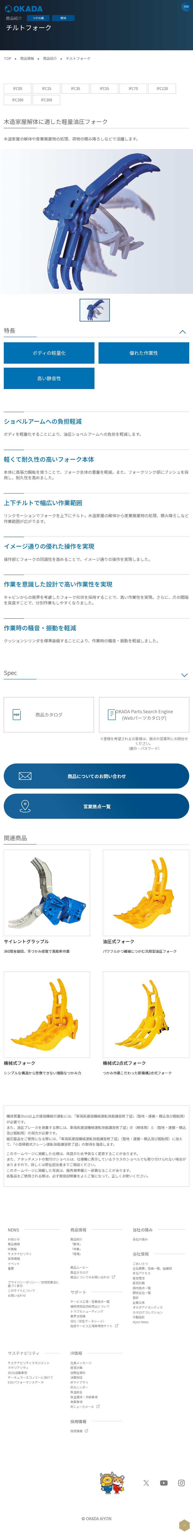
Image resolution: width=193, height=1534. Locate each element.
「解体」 (76, 1244)
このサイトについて (21, 1290)
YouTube (164, 1483)
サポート (78, 1292)
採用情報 (14, 1258)
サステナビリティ (20, 1254)
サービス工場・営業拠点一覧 (90, 1301)
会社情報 (141, 1254)
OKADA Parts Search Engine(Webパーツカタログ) (144, 714)
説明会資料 (77, 1372)
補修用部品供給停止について (90, 1306)
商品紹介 (50, 58)
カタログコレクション (148, 1312)
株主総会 (76, 1392)
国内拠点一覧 (142, 1288)
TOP (7, 58)
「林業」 (76, 1249)
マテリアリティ (18, 1367)
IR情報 (12, 1249)
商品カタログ (49, 714)
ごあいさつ (140, 1263)
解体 (63, 18)
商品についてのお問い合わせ (90, 1277)
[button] (95, 310)
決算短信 (76, 1377)
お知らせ (14, 1239)
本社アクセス (142, 1273)
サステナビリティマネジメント (29, 1363)
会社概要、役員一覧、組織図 (152, 1268)
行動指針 (139, 1317)
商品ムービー (79, 1267)
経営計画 (139, 1283)
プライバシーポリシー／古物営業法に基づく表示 (33, 1284)
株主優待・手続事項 (84, 1397)
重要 (11, 1268)
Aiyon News (141, 1322)
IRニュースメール (82, 1406)
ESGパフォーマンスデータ (26, 1382)
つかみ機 (38, 18)
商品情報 (27, 58)
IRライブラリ (79, 1382)
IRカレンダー (79, 1387)
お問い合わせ (17, 1295)
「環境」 (76, 1254)
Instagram (181, 1483)
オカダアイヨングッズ (148, 1307)
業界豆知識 (77, 1316)
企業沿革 (139, 1302)
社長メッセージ (80, 1363)
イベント (14, 1263)
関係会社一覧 (142, 1292)
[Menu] (186, 7)
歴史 (136, 1297)
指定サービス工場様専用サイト (91, 1326)
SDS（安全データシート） (88, 1321)
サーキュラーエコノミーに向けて (30, 1377)
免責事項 (76, 1402)
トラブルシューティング (86, 1311)
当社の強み (140, 1239)
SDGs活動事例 (17, 1372)
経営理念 (139, 1278)
